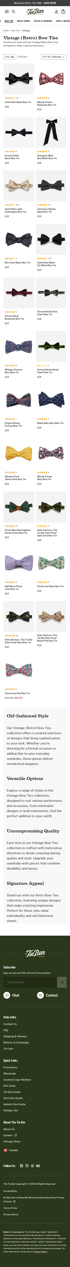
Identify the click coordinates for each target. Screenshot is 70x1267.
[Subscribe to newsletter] (62, 982)
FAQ (5, 1030)
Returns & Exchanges (16, 1042)
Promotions (10, 1067)
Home (6, 30)
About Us (9, 1129)
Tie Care (8, 1048)
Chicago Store (11, 1141)
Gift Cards (9, 1085)
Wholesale (9, 1073)
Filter (7, 56)
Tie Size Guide (11, 1092)
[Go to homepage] (35, 11)
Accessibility (10, 1191)
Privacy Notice (10, 1214)
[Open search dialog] (13, 11)
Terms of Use (10, 1208)
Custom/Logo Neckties (17, 1079)
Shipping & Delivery (15, 1036)
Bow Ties (15, 30)
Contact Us (10, 1024)
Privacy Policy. (40, 1251)
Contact (52, 995)
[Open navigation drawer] (6, 11)
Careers (8, 1135)
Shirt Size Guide (12, 1098)
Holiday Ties (10, 1110)
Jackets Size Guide (14, 1104)
